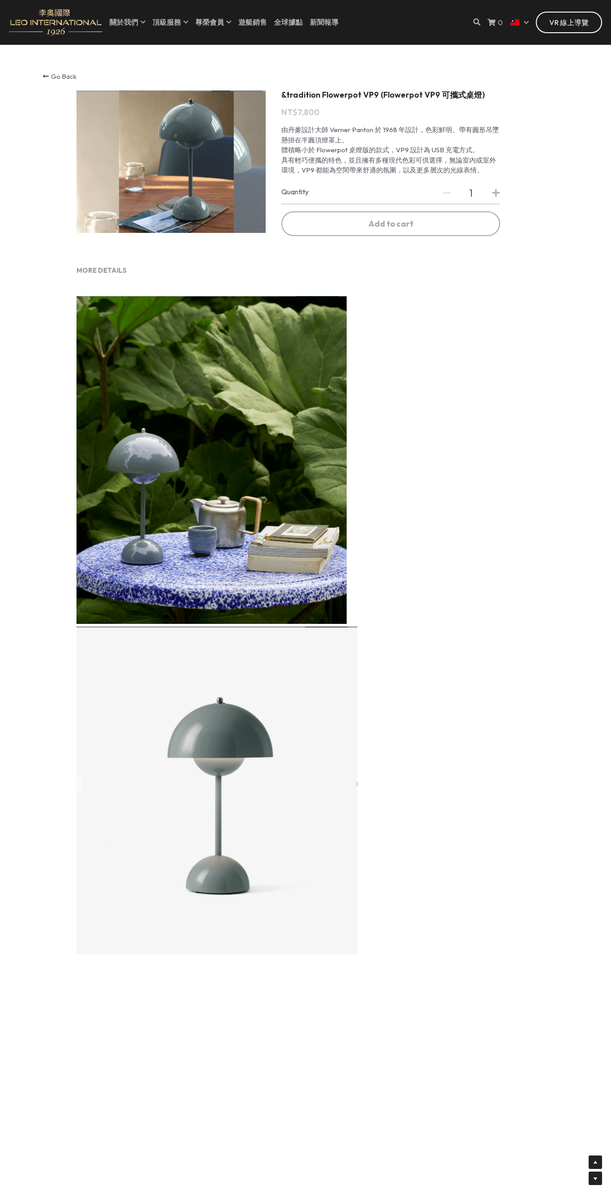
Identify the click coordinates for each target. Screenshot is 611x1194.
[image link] (55, 22)
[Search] (476, 22)
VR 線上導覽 (569, 22)
